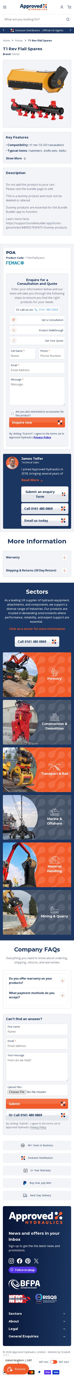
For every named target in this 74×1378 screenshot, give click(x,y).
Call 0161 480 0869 (38, 508)
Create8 (65, 1352)
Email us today (36, 520)
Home (6, 40)
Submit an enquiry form (40, 494)
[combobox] (37, 19)
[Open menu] (4, 7)
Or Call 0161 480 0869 (25, 1115)
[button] (69, 7)
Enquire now (22, 422)
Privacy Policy (42, 437)
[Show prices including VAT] (54, 1362)
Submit (14, 1104)
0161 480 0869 (48, 309)
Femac (19, 40)
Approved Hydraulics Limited (28, 1352)
